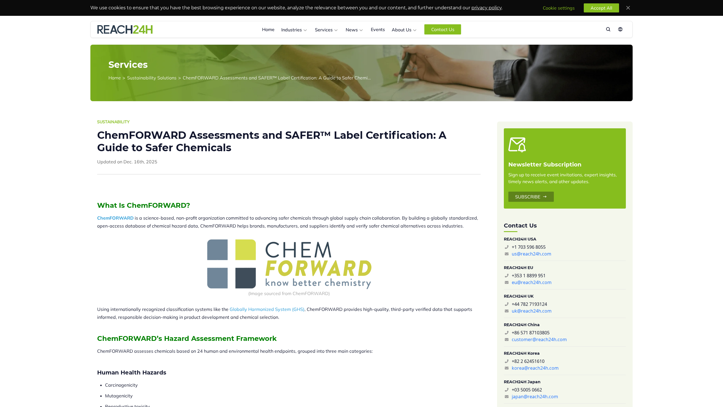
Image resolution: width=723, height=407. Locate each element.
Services (324, 30)
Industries (291, 30)
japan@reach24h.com (535, 396)
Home (268, 29)
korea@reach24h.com (535, 368)
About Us (401, 30)
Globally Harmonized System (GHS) (267, 309)
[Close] (628, 7)
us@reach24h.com (531, 254)
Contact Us (442, 29)
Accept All (601, 8)
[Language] (620, 29)
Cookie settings (559, 8)
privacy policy (486, 7)
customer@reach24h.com (539, 339)
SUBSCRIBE (527, 197)
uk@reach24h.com (532, 311)
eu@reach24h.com (532, 282)
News (352, 30)
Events (378, 29)
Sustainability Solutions (152, 78)
